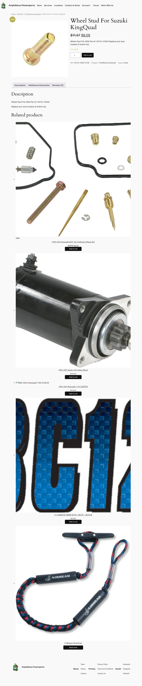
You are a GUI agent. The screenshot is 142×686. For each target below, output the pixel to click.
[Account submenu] (90, 5)
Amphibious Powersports (22, 5)
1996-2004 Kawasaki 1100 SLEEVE (73, 386)
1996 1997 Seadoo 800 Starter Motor (73, 370)
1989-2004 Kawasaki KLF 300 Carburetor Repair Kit (73, 242)
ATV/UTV (20, 14)
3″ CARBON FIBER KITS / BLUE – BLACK (73, 515)
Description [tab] (20, 85)
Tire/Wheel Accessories (33, 14)
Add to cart (88, 55)
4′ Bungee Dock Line (73, 643)
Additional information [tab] (39, 85)
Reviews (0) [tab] (57, 85)
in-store (125, 63)
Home (13, 14)
